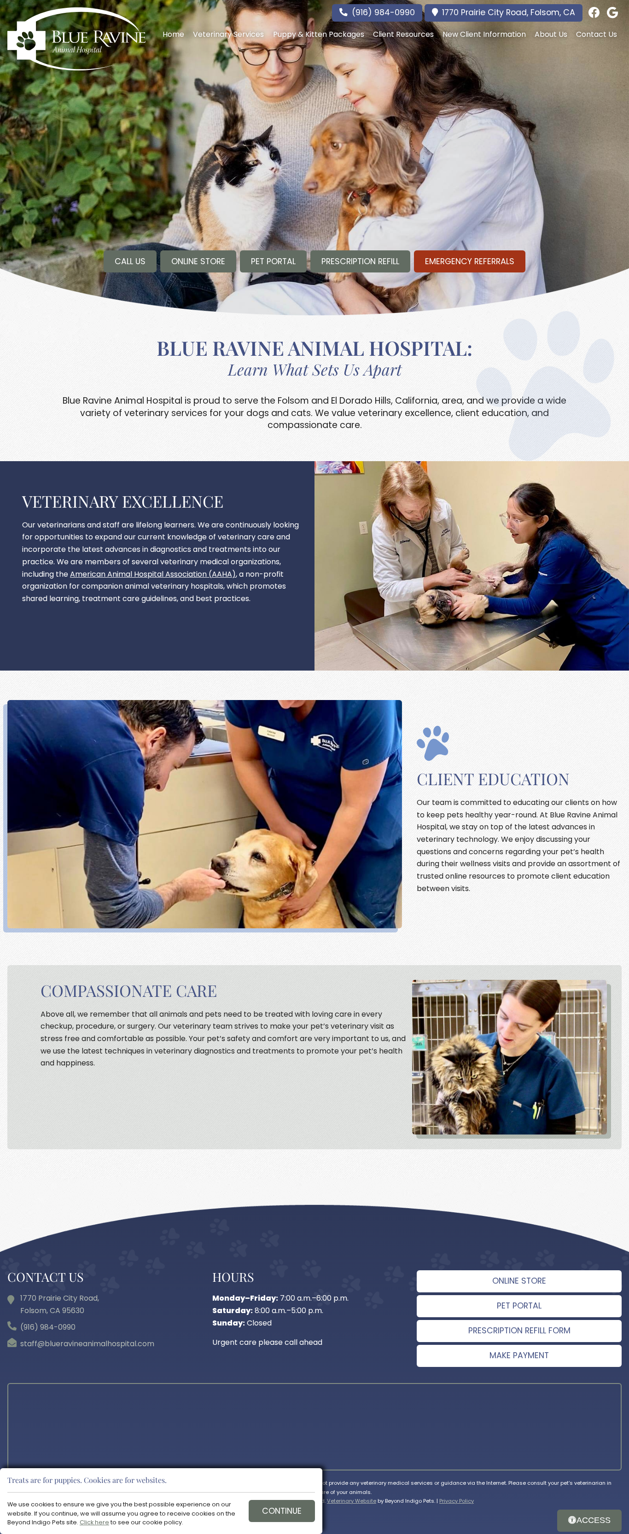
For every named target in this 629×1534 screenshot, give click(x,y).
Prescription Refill (360, 261)
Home (173, 34)
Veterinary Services (228, 34)
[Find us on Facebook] (594, 12)
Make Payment (519, 1355)
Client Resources (403, 34)
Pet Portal (273, 261)
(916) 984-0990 (383, 12)
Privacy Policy (456, 1501)
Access (594, 1520)
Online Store (198, 261)
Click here (94, 1522)
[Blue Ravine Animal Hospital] (76, 38)
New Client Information (484, 34)
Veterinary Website (351, 1501)
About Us (551, 34)
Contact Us (596, 34)
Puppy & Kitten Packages (318, 34)
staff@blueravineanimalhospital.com (87, 1343)
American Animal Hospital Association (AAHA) (153, 574)
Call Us (130, 261)
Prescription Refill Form (519, 1330)
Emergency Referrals (469, 261)
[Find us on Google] (612, 12)
